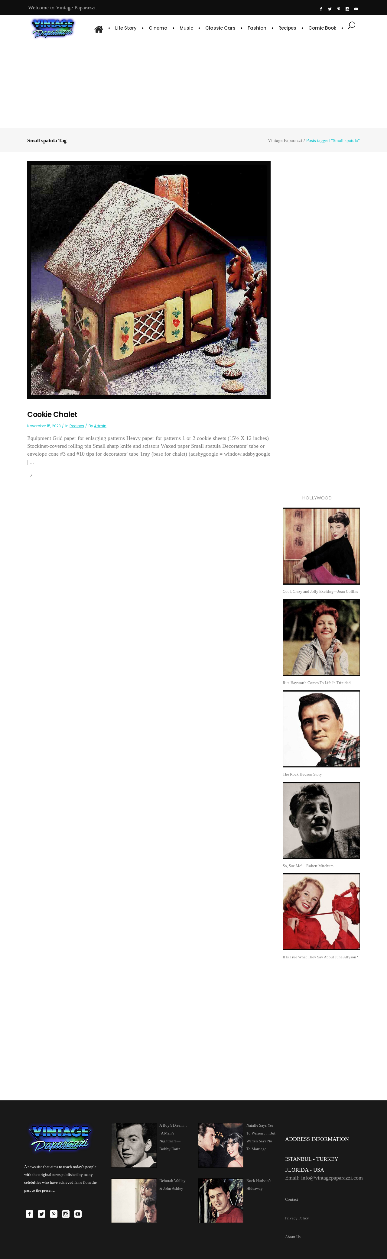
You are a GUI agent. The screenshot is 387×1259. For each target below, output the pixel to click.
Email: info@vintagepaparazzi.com (324, 1178)
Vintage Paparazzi (285, 140)
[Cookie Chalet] (149, 279)
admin (100, 425)
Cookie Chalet (52, 414)
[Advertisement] (193, 83)
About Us (293, 1237)
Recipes (77, 425)
